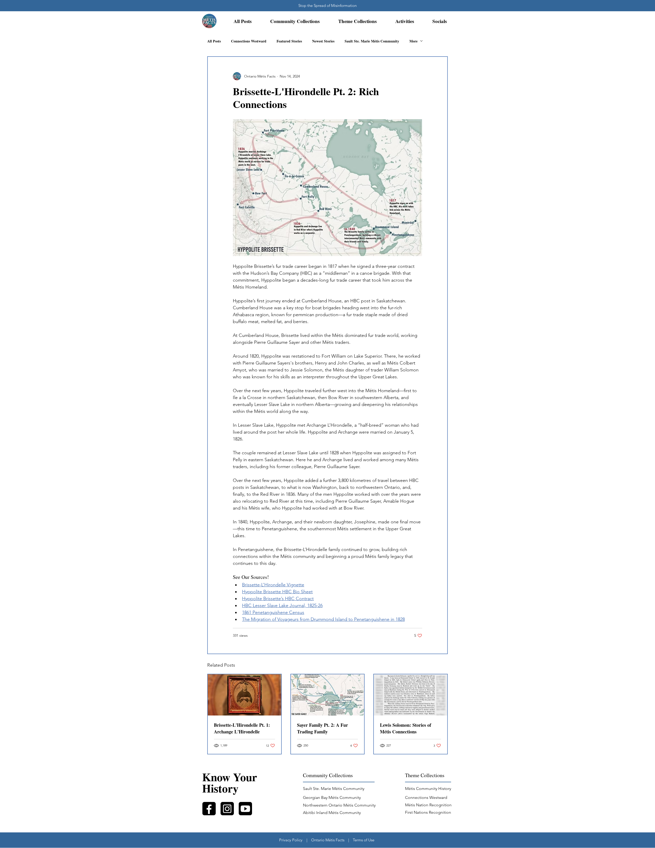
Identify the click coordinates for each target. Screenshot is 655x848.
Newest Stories (323, 41)
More (413, 41)
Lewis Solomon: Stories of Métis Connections (405, 728)
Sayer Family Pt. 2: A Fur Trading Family (322, 728)
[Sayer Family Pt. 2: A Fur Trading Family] (327, 694)
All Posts (214, 41)
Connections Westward (248, 41)
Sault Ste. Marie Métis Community (372, 41)
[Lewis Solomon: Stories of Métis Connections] (410, 694)
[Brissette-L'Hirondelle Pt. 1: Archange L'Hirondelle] (244, 694)
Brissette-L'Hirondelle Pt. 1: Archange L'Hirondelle (242, 728)
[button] (295, 21)
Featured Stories (289, 41)
